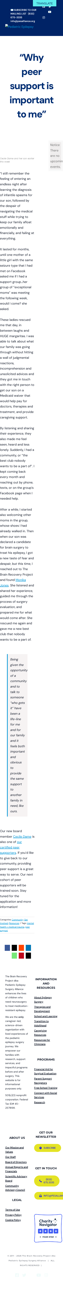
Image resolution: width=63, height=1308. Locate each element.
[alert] (55, 155)
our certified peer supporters (11, 847)
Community (17, 919)
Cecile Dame (22, 836)
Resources (14, 923)
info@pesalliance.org (22, 21)
